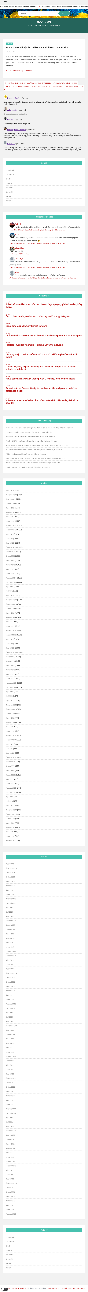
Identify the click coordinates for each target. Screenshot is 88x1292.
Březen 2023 (10, 670)
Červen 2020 (10, 814)
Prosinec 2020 (11, 788)
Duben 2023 (10, 665)
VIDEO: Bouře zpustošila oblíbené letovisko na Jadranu (26, 454)
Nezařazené (10, 188)
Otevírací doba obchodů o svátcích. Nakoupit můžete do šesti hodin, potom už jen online (42, 83)
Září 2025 (9, 539)
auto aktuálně (10, 170)
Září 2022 (9, 696)
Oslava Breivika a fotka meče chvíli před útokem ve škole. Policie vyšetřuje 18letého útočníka (39, 428)
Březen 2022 (10, 722)
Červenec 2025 (11, 547)
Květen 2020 (10, 819)
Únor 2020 (9, 832)
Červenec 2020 (11, 810)
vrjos (17, 272)
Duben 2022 (10, 718)
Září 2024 (9, 591)
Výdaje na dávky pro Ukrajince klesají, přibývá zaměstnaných (28, 467)
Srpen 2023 (10, 648)
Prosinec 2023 (11, 630)
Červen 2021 (10, 762)
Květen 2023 (10, 661)
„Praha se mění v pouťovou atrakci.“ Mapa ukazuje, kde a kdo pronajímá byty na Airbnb (38, 278)
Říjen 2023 (10, 639)
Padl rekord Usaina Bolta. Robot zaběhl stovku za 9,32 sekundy (59, 6)
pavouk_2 (19, 258)
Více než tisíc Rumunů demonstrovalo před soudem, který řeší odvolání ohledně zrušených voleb (44, 87)
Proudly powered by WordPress (16, 1288)
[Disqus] (44, 122)
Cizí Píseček (10, 174)
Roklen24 (9, 196)
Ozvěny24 (44, 22)
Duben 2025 (10, 560)
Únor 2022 (9, 727)
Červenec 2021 (11, 757)
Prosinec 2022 (11, 683)
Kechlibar (9, 183)
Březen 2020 (10, 827)
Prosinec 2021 (11, 735)
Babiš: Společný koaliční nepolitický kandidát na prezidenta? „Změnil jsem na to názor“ (37, 445)
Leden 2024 (10, 626)
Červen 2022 (10, 709)
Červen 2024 (10, 604)
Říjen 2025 (10, 534)
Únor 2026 (9, 517)
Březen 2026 (10, 512)
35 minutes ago (60, 230)
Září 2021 (9, 749)
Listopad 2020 (11, 792)
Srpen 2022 (10, 700)
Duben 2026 (10, 508)
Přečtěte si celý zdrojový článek (19, 71)
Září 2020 (9, 801)
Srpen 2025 (10, 543)
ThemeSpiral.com (53, 1288)
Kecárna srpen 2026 (16, 254)
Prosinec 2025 (11, 525)
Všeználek (19, 248)
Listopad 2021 (11, 740)
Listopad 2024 (11, 582)
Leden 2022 (10, 731)
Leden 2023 (10, 679)
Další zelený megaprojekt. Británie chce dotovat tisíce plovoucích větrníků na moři (35, 458)
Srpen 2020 (10, 805)
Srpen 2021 (10, 753)
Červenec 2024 (11, 600)
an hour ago (61, 243)
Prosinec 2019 (11, 841)
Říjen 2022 (10, 692)
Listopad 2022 (11, 687)
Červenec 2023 (11, 652)
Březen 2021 (10, 775)
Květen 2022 (10, 714)
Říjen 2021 (10, 744)
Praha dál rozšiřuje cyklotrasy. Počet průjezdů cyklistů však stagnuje (31, 230)
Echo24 (9, 43)
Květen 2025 (10, 556)
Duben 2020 (10, 823)
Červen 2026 (10, 499)
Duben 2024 (10, 613)
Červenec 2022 (11, 705)
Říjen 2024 (10, 587)
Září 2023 (9, 644)
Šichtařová (9, 201)
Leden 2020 (10, 836)
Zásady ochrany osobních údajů (73, 1288)
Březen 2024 (10, 617)
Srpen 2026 (10, 490)
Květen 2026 (10, 503)
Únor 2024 (9, 622)
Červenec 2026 (11, 495)
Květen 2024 (10, 609)
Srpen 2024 (10, 595)
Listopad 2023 (11, 635)
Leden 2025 (10, 573)
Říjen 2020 (10, 797)
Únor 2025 (9, 569)
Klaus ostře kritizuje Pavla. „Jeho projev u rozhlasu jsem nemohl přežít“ (33, 243)
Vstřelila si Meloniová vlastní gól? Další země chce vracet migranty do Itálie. (33, 463)
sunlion (18, 234)
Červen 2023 (10, 657)
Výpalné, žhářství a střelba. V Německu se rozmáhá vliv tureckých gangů (32, 441)
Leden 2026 (10, 521)
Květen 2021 (10, 766)
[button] (4, 1289)
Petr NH (18, 224)
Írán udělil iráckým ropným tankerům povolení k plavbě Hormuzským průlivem (34, 450)
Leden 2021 (10, 784)
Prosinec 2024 (11, 578)
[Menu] (5, 2)
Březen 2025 (10, 565)
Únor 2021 (9, 779)
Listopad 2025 (11, 530)
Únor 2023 (9, 674)
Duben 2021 (10, 770)
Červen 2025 (10, 552)
